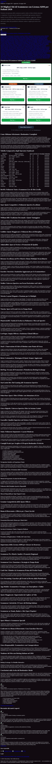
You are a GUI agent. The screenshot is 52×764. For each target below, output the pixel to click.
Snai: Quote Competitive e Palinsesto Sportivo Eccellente (34, 37)
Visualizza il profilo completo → (7, 705)
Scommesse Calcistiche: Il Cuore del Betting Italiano (38, 55)
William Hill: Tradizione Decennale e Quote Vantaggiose (13, 38)
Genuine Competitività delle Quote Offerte (10, 50)
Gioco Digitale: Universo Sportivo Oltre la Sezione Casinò (14, 48)
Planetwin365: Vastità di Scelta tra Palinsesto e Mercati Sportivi (22, 43)
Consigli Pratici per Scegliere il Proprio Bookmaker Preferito (35, 49)
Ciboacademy (3, 1)
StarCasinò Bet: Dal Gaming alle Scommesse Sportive (13, 46)
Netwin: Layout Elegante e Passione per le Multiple (26, 42)
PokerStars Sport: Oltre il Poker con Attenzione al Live (37, 46)
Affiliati (11, 756)
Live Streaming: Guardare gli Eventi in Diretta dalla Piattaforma (24, 53)
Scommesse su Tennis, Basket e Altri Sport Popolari (12, 56)
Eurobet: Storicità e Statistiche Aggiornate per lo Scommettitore (24, 40)
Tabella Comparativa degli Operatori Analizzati (34, 36)
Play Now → (26, 78)
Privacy (2, 756)
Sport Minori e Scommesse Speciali (32, 56)
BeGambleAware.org (37, 130)
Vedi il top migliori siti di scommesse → (9, 27)
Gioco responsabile (25, 756)
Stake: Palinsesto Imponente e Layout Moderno (11, 49)
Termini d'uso (7, 756)
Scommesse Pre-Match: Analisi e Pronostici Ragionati (30, 51)
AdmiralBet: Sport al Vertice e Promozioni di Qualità (16, 39)
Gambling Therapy (7, 751)
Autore (2, 2)
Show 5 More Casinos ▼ (26, 127)
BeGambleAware (16, 751)
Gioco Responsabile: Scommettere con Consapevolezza (30, 57)
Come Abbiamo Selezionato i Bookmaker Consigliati (12, 36)
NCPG (23, 751)
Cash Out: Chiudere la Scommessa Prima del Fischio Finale (30, 53)
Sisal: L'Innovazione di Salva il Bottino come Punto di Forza (25, 44)
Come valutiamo (17, 756)
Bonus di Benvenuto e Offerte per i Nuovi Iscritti (31, 50)
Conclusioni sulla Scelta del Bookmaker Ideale (25, 59)
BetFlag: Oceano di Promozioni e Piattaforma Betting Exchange (32, 45)
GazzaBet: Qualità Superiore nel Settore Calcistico (38, 48)
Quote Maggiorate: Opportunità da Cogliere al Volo (15, 55)
